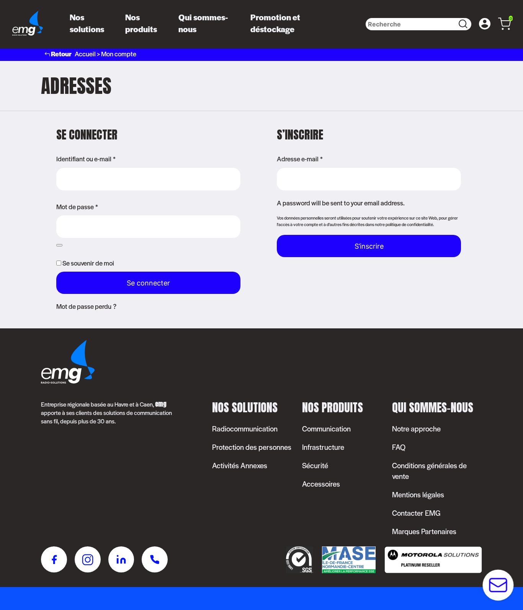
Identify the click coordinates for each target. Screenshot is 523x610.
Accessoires (321, 484)
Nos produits (141, 22)
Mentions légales (418, 494)
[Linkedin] (121, 560)
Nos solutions (87, 22)
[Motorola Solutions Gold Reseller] (429, 570)
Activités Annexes (239, 465)
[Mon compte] (484, 24)
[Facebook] (54, 560)
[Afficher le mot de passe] (59, 245)
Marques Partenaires (424, 531)
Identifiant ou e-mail (86, 158)
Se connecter (148, 283)
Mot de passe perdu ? (86, 306)
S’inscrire (369, 246)
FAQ (398, 447)
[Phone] (155, 560)
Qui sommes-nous (203, 22)
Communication (326, 428)
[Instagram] (88, 560)
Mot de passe (77, 206)
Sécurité (315, 465)
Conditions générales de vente (429, 470)
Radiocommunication (245, 428)
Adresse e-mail (300, 158)
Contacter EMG (416, 513)
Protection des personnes (251, 447)
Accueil (85, 53)
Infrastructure (323, 447)
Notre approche (416, 428)
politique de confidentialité (409, 224)
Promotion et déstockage (275, 22)
